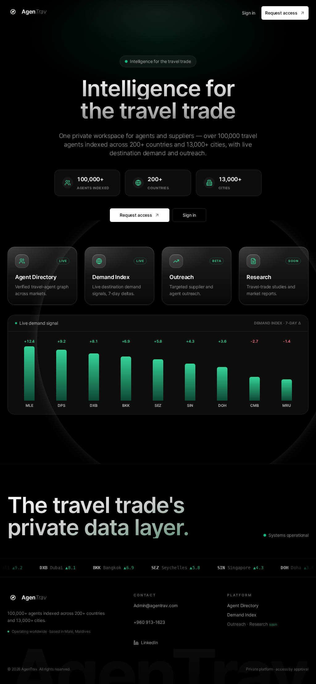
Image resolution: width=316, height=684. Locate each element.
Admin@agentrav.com (155, 605)
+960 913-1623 (149, 622)
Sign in (248, 12)
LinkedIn (149, 642)
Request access (281, 12)
